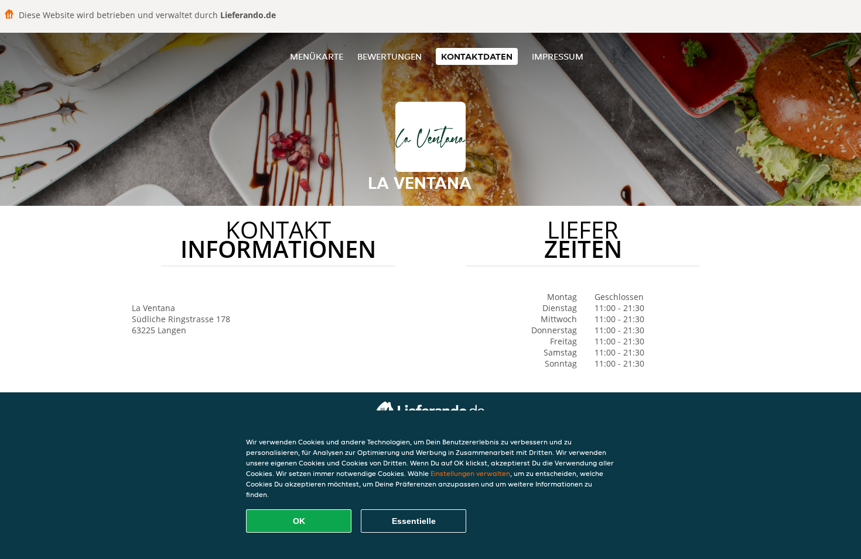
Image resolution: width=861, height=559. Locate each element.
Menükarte (316, 56)
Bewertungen (389, 56)
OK (299, 521)
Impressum (557, 56)
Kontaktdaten (476, 56)
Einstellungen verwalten (470, 473)
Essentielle (414, 521)
